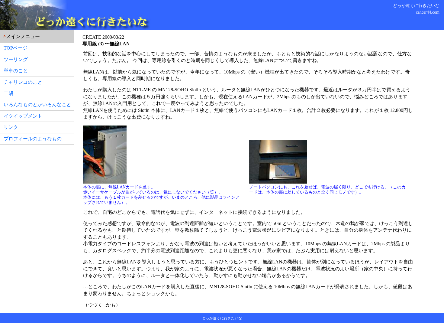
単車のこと (16, 70)
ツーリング (16, 59)
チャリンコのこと (23, 82)
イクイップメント (23, 116)
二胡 (8, 93)
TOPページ (15, 48)
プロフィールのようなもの (33, 138)
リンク (11, 127)
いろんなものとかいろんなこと (37, 104)
